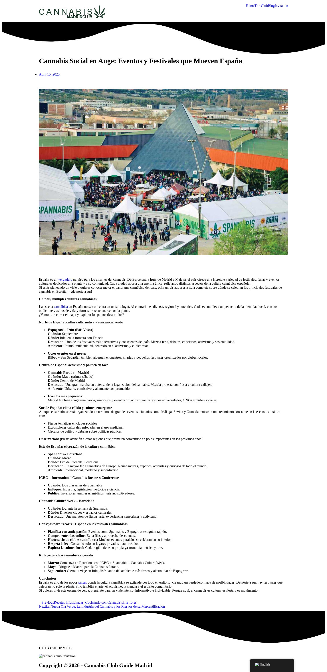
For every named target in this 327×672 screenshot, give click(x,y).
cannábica (61, 306)
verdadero (65, 279)
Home (250, 6)
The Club (261, 6)
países (82, 582)
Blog (271, 6)
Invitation (281, 6)
